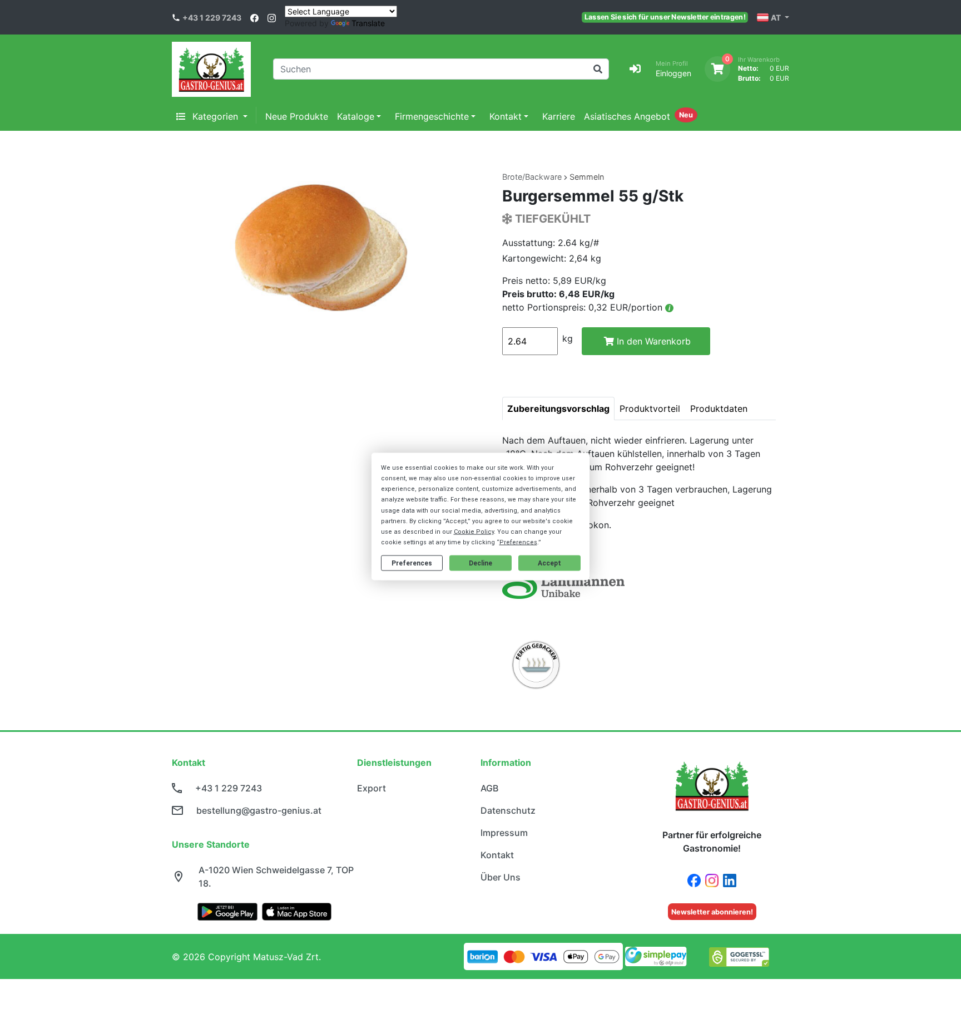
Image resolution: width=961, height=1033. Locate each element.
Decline (480, 563)
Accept (549, 563)
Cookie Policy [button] (474, 531)
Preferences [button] (518, 542)
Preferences (412, 563)
